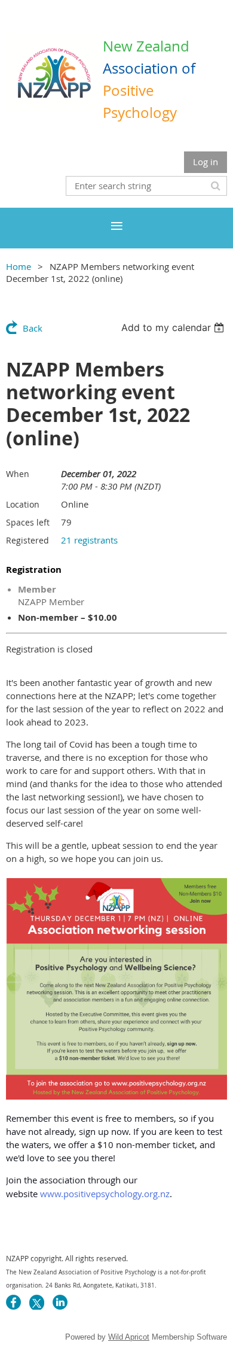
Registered (27, 540)
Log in (205, 162)
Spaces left (28, 522)
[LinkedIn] (60, 1302)
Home (18, 266)
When (17, 473)
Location (22, 504)
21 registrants (89, 540)
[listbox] (174, 327)
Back (32, 328)
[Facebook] (13, 1302)
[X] (36, 1302)
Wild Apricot (128, 1336)
